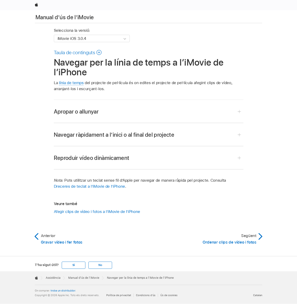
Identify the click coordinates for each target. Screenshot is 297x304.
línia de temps (71, 82)
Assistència (53, 277)
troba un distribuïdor (63, 290)
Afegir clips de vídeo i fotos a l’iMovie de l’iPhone (97, 211)
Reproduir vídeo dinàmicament (91, 158)
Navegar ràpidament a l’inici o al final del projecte (114, 134)
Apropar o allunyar (76, 111)
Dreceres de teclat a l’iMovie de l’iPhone (89, 186)
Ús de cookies (169, 295)
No (100, 265)
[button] (78, 52)
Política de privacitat (118, 295)
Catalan (257, 295)
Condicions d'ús (145, 295)
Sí (73, 265)
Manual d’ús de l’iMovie (65, 17)
